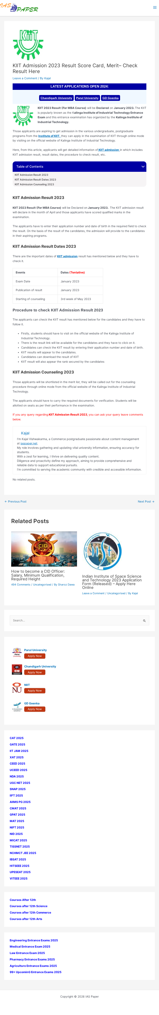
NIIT (27, 685)
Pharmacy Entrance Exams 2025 (32, 959)
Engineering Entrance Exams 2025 (34, 940)
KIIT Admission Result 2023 (31, 174)
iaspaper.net (28, 443)
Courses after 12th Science (28, 906)
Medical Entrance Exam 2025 (30, 946)
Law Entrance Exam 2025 (27, 953)
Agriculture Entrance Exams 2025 (33, 965)
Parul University (87, 98)
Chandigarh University (56, 98)
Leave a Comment (25, 78)
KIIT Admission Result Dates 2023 (35, 179)
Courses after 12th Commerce (30, 912)
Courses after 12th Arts (26, 919)
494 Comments (20, 584)
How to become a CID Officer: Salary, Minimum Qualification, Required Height (38, 575)
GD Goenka (110, 98)
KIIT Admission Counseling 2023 (34, 184)
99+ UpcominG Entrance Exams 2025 (35, 972)
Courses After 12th (23, 900)
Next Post (146, 501)
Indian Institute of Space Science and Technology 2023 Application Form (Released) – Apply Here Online (112, 582)
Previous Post (15, 501)
